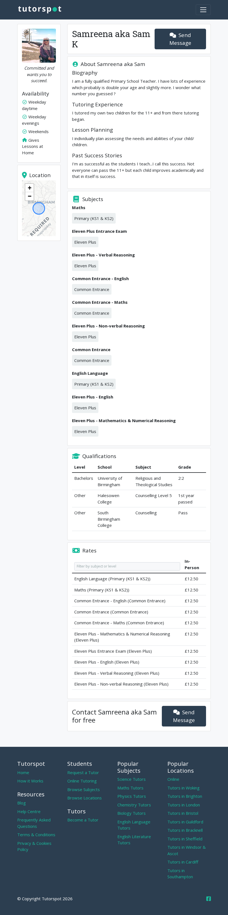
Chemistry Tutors (134, 805)
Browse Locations (84, 798)
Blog (21, 803)
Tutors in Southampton (180, 874)
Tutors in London (183, 805)
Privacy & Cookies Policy (34, 846)
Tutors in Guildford (185, 822)
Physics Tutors (131, 796)
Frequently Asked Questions (34, 823)
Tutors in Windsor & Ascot (186, 850)
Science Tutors (131, 779)
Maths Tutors (130, 788)
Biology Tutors (131, 813)
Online (173, 779)
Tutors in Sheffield (184, 838)
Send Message (180, 38)
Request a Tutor (83, 772)
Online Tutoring (82, 781)
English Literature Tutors (134, 840)
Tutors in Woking (183, 788)
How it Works (30, 781)
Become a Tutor (82, 820)
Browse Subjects (83, 789)
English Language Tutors (133, 825)
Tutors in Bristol (182, 813)
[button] (29, 188)
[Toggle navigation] (203, 9)
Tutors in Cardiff (182, 862)
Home (23, 772)
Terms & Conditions (36, 834)
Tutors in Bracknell (185, 830)
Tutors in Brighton (184, 796)
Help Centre (29, 811)
